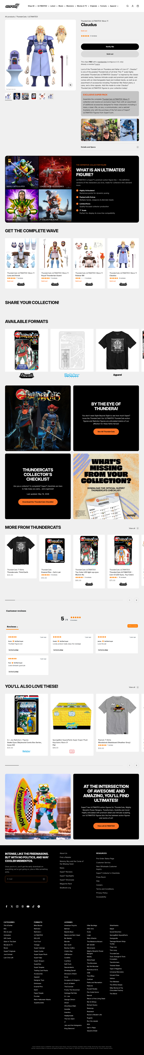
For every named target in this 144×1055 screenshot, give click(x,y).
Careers (99, 885)
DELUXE (37, 938)
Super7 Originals (9, 951)
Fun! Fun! (37, 941)
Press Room (101, 877)
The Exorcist (68, 986)
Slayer (112, 929)
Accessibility (101, 897)
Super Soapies (39, 967)
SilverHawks (114, 925)
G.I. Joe (67, 996)
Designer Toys (39, 980)
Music (61, 6)
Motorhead (91, 960)
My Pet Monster (92, 966)
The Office (90, 976)
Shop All (31, 6)
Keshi (36, 990)
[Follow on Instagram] (17, 906)
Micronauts (91, 948)
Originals (93, 6)
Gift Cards (7, 938)
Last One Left (8, 957)
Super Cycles (38, 951)
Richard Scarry (92, 1005)
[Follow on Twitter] (11, 906)
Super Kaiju (38, 957)
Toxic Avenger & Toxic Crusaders (117, 958)
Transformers (114, 962)
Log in (97, 64)
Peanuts (90, 986)
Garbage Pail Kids (70, 993)
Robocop (90, 1008)
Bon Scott (67, 945)
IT (65, 1022)
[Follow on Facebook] (6, 906)
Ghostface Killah (70, 1006)
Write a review (132, 626)
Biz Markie (68, 938)
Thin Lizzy (113, 950)
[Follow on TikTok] (33, 906)
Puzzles (37, 996)
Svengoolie (114, 938)
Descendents (69, 967)
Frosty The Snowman (72, 990)
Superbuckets (39, 1003)
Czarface (67, 961)
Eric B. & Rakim (69, 983)
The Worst (113, 993)
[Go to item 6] (50, 96)
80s (5, 929)
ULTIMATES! (42, 6)
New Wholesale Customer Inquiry (106, 867)
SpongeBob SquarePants (119, 935)
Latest (52, 6)
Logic (89, 935)
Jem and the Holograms (73, 1025)
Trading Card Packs (41, 970)
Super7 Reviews (66, 872)
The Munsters (92, 963)
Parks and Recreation (94, 982)
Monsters (70, 6)
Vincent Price (114, 975)
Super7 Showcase (67, 880)
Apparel (113, 6)
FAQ (97, 881)
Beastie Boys (68, 932)
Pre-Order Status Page (105, 858)
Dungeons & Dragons (72, 980)
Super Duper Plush (40, 954)
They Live (113, 947)
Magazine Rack (66, 884)
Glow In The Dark (10, 941)
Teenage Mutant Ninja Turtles (117, 943)
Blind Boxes (38, 925)
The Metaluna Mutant (94, 941)
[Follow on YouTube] (28, 906)
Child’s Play (68, 951)
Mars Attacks (91, 938)
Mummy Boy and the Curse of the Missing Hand (71, 862)
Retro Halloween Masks (42, 999)
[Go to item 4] (33, 96)
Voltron (112, 978)
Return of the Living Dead (96, 998)
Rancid (89, 995)
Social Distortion (115, 932)
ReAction (37, 929)
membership (102, 62)
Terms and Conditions (105, 889)
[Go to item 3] (25, 96)
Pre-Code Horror (93, 992)
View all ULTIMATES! (106, 826)
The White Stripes (116, 985)
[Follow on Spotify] (38, 906)
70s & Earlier (8, 925)
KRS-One (90, 929)
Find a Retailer (65, 857)
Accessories (38, 974)
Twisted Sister (115, 965)
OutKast (90, 979)
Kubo (89, 932)
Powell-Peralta (92, 989)
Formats (103, 6)
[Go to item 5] (42, 96)
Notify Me (110, 47)
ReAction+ (37, 932)
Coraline (67, 957)
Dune (66, 977)
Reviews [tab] (12, 626)
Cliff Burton (68, 954)
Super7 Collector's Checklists (108, 873)
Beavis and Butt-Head (72, 935)
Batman (67, 929)
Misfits (89, 957)
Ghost (66, 1003)
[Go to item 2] (16, 96)
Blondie (67, 941)
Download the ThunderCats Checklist (37, 502)
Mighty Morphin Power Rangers (95, 952)
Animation (7, 935)
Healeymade (68, 1015)
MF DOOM (90, 945)
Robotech (90, 1011)
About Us (63, 853)
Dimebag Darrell (69, 970)
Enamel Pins (38, 986)
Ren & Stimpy (91, 1002)
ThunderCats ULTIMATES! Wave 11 (115, 99)
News (62, 868)
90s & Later (8, 932)
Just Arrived (8, 954)
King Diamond (69, 1028)
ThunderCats (21, 17)
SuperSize (37, 964)
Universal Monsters (117, 972)
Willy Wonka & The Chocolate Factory (116, 989)
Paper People (38, 993)
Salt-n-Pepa (91, 1027)
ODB (88, 973)
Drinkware (37, 983)
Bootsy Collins (69, 948)
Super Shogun (39, 961)
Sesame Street (92, 1031)
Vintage (36, 945)
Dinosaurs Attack (70, 974)
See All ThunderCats (106, 432)
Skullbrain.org (65, 888)
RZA (88, 1024)
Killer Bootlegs (92, 925)
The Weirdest (114, 981)
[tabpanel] (72, 654)
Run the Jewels (92, 1021)
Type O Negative (116, 969)
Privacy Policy (102, 893)
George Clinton (69, 999)
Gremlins (67, 1012)
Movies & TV (82, 6)
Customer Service (103, 862)
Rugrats (90, 1018)
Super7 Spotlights (67, 876)
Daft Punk (67, 964)
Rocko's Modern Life (94, 1015)
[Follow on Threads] (22, 906)
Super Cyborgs (39, 948)
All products (10, 17)
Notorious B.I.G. (92, 969)
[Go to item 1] (8, 96)
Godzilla (67, 1009)
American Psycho (70, 925)
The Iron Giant (69, 1019)
